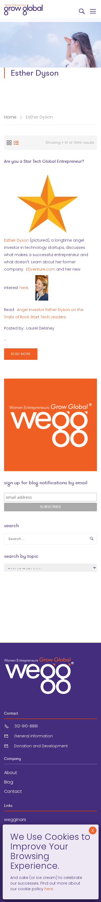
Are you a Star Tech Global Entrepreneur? (44, 161)
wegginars (15, 819)
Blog (8, 782)
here (23, 287)
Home (10, 117)
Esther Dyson (16, 240)
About (10, 773)
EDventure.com (40, 269)
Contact (13, 791)
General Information (33, 736)
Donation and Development (41, 746)
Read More (24, 355)
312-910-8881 (26, 726)
